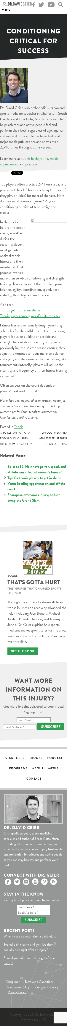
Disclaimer (13, 981)
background (39, 158)
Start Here (15, 758)
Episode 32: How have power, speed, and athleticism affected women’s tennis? (36, 469)
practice (31, 164)
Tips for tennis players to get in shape (34, 478)
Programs (18, 768)
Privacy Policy (17, 992)
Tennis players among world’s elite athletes (30, 316)
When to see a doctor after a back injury (30, 936)
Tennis (18, 426)
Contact (34, 778)
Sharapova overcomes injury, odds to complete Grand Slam (33, 497)
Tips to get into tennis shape (20, 310)
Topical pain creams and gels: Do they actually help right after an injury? (28, 947)
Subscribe (51, 726)
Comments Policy (46, 986)
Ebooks (36, 758)
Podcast (55, 758)
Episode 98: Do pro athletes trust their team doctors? (53, 438)
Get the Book (22, 651)
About (37, 768)
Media (53, 768)
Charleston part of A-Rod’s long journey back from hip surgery (16, 438)
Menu (6, 10)
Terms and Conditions (39, 981)
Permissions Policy (18, 986)
